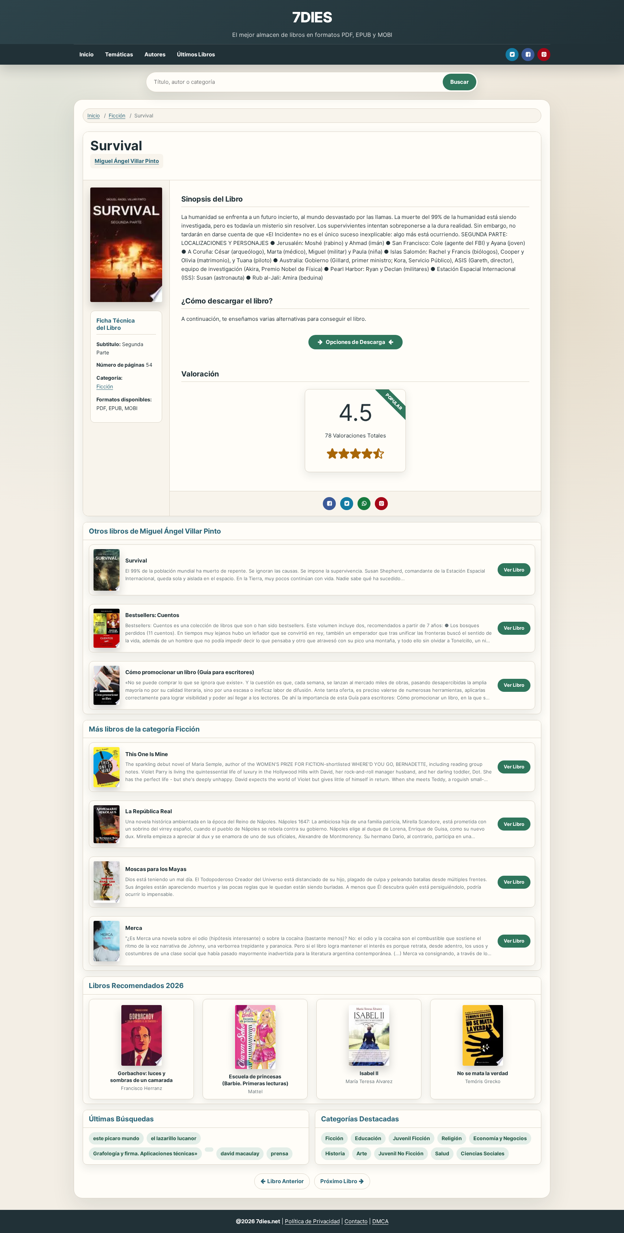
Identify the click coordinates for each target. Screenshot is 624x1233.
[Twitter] (512, 54)
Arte (361, 1153)
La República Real (148, 811)
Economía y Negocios (500, 1138)
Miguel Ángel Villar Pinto (127, 161)
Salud (442, 1153)
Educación (368, 1138)
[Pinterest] (543, 54)
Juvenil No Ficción (401, 1153)
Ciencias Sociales (482, 1153)
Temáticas (119, 54)
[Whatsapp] (364, 503)
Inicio (86, 54)
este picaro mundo (116, 1138)
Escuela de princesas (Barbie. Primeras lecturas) (255, 1079)
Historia (335, 1153)
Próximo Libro (338, 1181)
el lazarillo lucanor (173, 1138)
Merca (133, 927)
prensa (279, 1153)
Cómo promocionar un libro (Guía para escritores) (189, 672)
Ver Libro (514, 570)
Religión (452, 1138)
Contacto (356, 1221)
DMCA (380, 1221)
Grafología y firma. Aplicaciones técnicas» (145, 1153)
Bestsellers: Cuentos (152, 615)
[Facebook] (527, 54)
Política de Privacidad (312, 1221)
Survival (136, 560)
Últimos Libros (196, 54)
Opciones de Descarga (355, 342)
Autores (154, 54)
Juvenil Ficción (411, 1138)
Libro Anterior (285, 1181)
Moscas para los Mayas (155, 869)
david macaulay (240, 1153)
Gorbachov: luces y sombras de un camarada (141, 1076)
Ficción (117, 115)
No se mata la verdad (482, 1073)
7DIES (312, 17)
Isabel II (369, 1073)
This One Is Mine (146, 754)
